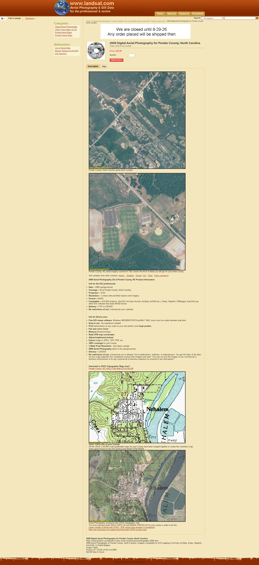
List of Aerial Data (62, 48)
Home (160, 14)
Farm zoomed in (161, 275)
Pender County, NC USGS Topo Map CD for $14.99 (111, 368)
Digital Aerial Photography (101, 21)
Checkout (29, 18)
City (144, 275)
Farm (150, 275)
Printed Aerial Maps (63, 32)
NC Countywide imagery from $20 (137, 21)
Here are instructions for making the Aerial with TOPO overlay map (118, 530)
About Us (171, 14)
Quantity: (113, 55)
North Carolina (118, 21)
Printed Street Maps (63, 35)
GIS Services (61, 54)
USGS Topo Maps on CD (66, 30)
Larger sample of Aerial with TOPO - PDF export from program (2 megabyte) (122, 527)
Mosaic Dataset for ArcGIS (66, 51)
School (139, 275)
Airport (122, 275)
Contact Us (184, 14)
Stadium (130, 275)
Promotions (197, 14)
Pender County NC (158, 21)
